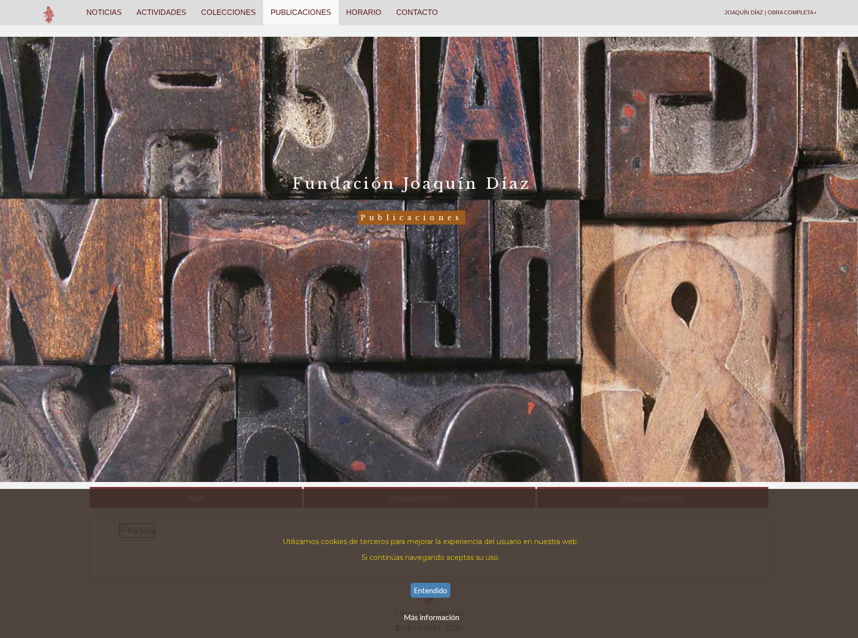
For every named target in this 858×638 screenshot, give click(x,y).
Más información (431, 617)
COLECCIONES (228, 12)
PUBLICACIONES (301, 12)
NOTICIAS (104, 12)
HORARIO (363, 12)
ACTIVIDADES (161, 12)
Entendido (430, 590)
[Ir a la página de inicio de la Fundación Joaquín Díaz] (49, 12)
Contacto (417, 12)
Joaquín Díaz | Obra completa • (770, 12)
